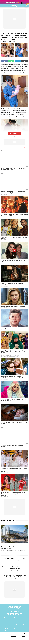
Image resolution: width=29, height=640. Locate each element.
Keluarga (3, 30)
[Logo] (14, 5)
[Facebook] (8, 614)
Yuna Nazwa (3, 548)
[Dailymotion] (21, 614)
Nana (12, 561)
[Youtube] (18, 614)
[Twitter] (13, 614)
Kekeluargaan (9, 30)
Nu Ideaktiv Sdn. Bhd (13, 636)
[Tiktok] (16, 614)
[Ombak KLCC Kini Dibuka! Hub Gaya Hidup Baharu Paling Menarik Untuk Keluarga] (14, 534)
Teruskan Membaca (14, 133)
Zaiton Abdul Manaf (7, 41)
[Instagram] (11, 614)
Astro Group (23, 636)
